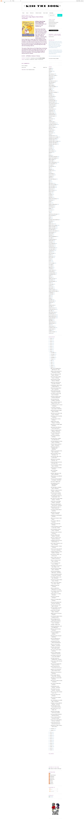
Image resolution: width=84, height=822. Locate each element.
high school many (52, 187)
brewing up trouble (52, 100)
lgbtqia (50, 208)
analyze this (51, 76)
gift (49, 167)
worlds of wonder (52, 331)
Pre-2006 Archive (52, 26)
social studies (51, 293)
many (50, 218)
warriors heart (51, 326)
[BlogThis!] (40, 58)
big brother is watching (53, 92)
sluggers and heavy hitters (53, 291)
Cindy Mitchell (51, 776)
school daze (51, 279)
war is (50, 324)
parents (50, 254)
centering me (51, 110)
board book (51, 97)
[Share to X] (42, 58)
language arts (51, 205)
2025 (51, 339)
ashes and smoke (52, 82)
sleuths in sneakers (52, 289)
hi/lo (49, 180)
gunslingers (51, 176)
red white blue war (52, 274)
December (53, 352)
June (52, 362)
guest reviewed (51, 174)
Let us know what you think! (53, 58)
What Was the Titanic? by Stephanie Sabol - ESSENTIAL (55, 448)
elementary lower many (53, 138)
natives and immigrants (53, 236)
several (50, 285)
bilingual (50, 93)
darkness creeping (52, 127)
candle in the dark (52, 104)
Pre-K (50, 261)
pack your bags (51, 253)
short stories (51, 288)
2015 (51, 735)
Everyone (50, 148)
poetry (50, 260)
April (52, 365)
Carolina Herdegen (52, 775)
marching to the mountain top (54, 219)
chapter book (51, 111)
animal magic (51, 78)
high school (51, 183)
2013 (51, 738)
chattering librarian (52, 114)
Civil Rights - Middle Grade (55, 624)
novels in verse (51, 246)
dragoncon (51, 131)
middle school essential (53, 225)
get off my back (51, 166)
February (52, 728)
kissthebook (51, 783)
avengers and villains (52, 86)
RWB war (50, 277)
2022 (51, 344)
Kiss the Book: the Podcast (53, 22)
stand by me (51, 302)
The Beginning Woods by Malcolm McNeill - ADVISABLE (55, 484)
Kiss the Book (51, 36)
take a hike (50, 310)
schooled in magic (52, 281)
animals (50, 79)
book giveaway (51, 99)
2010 (51, 743)
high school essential (52, 184)
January (52, 730)
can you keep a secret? (53, 103)
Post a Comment (24, 65)
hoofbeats (50, 194)
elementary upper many (53, 144)
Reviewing (51, 12)
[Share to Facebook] (43, 58)
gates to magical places (53, 162)
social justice (51, 292)
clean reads (51, 118)
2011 (51, 741)
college (50, 120)
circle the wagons (52, 116)
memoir (50, 222)
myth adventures (51, 232)
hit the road (51, 191)
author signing (51, 85)
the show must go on (52, 314)
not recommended (52, 243)
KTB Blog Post (51, 779)
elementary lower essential (53, 137)
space (50, 296)
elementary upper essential (53, 141)
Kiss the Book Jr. (51, 20)
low (49, 211)
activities (50, 68)
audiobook (51, 83)
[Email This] (39, 58)
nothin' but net (51, 244)
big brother (51, 90)
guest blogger (51, 173)
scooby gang (51, 284)
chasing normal (51, 113)
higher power (51, 188)
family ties (50, 152)
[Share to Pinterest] (44, 58)
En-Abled (50, 145)
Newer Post (24, 67)
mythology (51, 235)
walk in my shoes (52, 323)
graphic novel (51, 170)
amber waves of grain (52, 75)
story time (50, 306)
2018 (51, 351)
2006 (51, 749)
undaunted (50, 319)
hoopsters (50, 195)
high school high (52, 186)
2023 (51, 343)
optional (50, 251)
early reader (51, 132)
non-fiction (51, 242)
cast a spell (51, 107)
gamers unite (51, 160)
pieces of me (51, 257)
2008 (51, 746)
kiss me (50, 202)
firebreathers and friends (53, 156)
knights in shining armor (53, 204)
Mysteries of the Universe (53, 230)
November (53, 354)
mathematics (51, 221)
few (49, 153)
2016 (51, 733)
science (50, 282)
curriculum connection (53, 124)
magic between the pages (53, 214)
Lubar (50, 212)
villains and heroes (52, 321)
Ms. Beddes (51, 782)
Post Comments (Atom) (30, 69)
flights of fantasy (52, 159)
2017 (51, 732)
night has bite (51, 240)
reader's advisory (52, 270)
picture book (40, 59)
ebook (50, 134)
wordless (50, 330)
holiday (50, 193)
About (27, 12)
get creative (51, 165)
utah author (51, 320)
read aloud (51, 268)
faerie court (51, 149)
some (50, 295)
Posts (51, 789)
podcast (50, 258)
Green (50, 172)
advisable (27, 59)
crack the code (51, 121)
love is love (51, 209)
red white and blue (52, 272)
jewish (50, 201)
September (53, 357)
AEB (50, 773)
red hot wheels (51, 271)
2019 (51, 349)
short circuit (51, 286)
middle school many (52, 228)
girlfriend (50, 169)
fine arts (50, 155)
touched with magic (52, 317)
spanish (50, 298)
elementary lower (33, 59)
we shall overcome (52, 327)
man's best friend (52, 215)
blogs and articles (52, 96)
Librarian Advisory (52, 25)
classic (50, 117)
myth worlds (51, 233)
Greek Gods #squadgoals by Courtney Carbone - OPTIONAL (56, 633)
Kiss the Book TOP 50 (52, 23)
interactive (50, 197)
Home (23, 12)
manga (50, 216)
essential (50, 146)
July (51, 360)
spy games (50, 299)
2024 (51, 341)
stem (49, 303)
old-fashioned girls (52, 247)
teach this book (51, 313)
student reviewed (52, 307)
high (49, 181)
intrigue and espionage (53, 198)
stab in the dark (51, 300)
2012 (51, 740)
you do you (51, 333)
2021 (51, 346)
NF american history (52, 239)
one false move (51, 250)
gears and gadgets (52, 163)
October (52, 355)
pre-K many (51, 265)
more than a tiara (52, 229)
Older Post (45, 67)
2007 (51, 748)
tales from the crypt (52, 312)
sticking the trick (51, 305)
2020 (51, 347)
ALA (49, 72)
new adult (50, 237)
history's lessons (52, 190)
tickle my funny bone (52, 316)
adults (50, 69)
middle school (51, 223)
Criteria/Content (38, 12)
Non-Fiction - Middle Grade (55, 481)
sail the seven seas (52, 278)
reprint (50, 275)
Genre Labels (45, 12)
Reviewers (32, 12)
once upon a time (52, 249)
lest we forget (51, 207)
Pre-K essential (51, 263)
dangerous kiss (51, 125)
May (52, 363)
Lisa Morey (51, 780)
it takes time (51, 200)
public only (51, 267)
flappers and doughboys (53, 158)
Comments (52, 791)
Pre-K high (51, 264)
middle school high (52, 226)
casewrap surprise (52, 106)
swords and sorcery (52, 309)
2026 (51, 338)
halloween (50, 177)
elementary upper (52, 139)
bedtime (50, 89)
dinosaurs (50, 128)
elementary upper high (53, 142)
